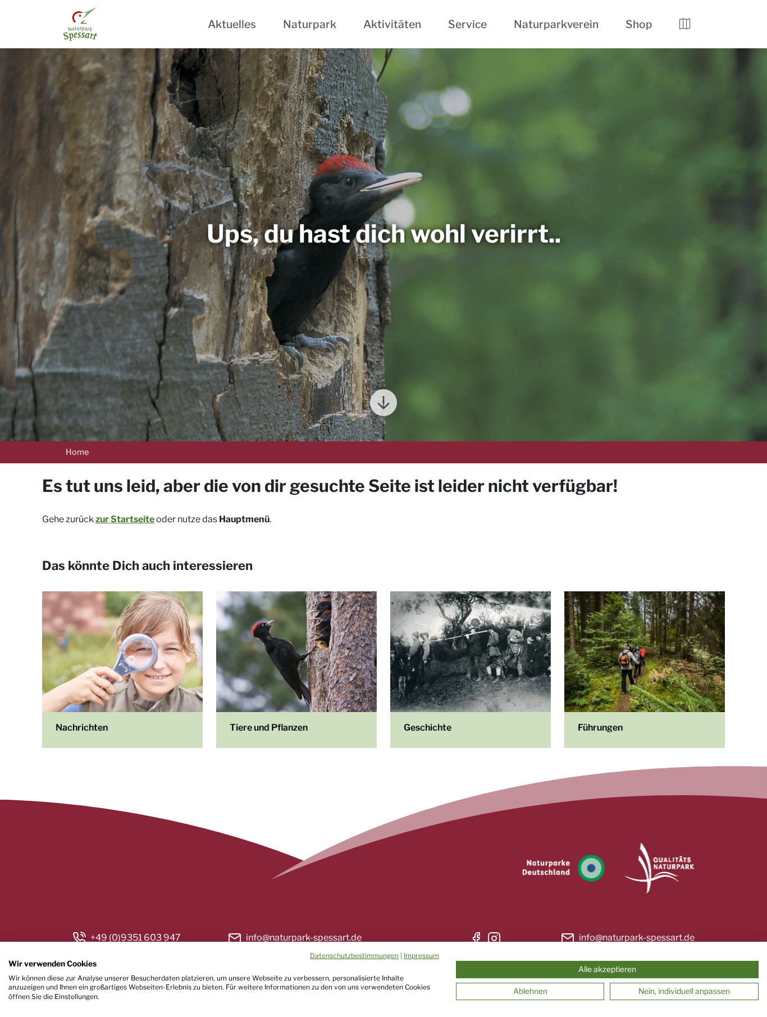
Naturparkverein (556, 24)
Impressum (421, 955)
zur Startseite (124, 519)
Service (467, 24)
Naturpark (309, 24)
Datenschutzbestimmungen (354, 955)
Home (77, 452)
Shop (639, 24)
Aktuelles (232, 24)
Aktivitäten (392, 24)
